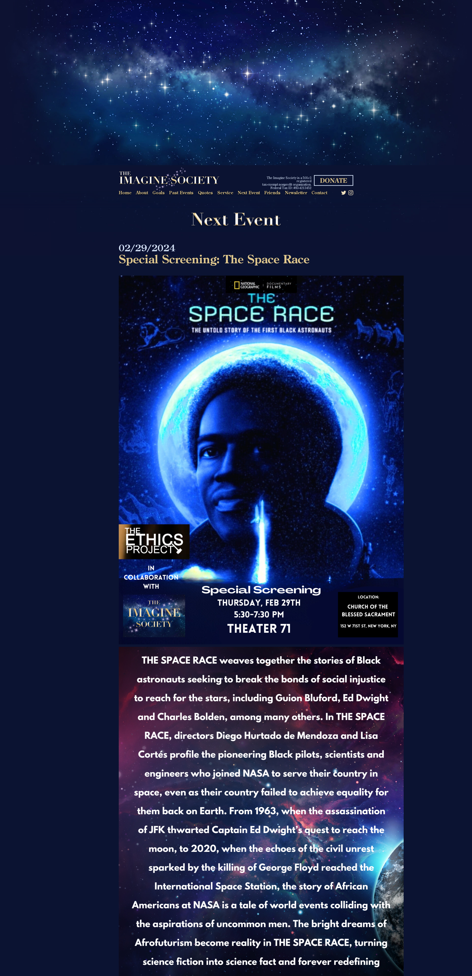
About (142, 193)
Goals (158, 193)
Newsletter (296, 193)
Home (125, 193)
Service (225, 193)
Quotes (205, 193)
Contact (319, 193)
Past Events (181, 193)
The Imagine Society (169, 179)
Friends (272, 193)
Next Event (249, 193)
